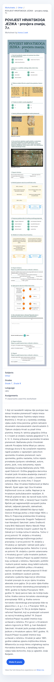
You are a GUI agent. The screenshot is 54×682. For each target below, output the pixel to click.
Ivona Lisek (23, 32)
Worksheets (10, 8)
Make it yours (15, 662)
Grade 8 (17, 383)
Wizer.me (40, 670)
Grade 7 (8, 383)
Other (20, 8)
